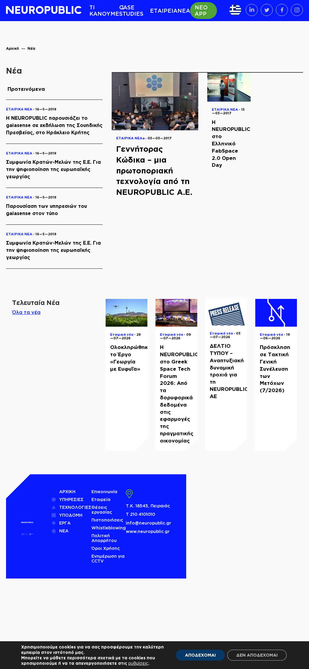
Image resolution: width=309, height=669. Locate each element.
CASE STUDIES (131, 10)
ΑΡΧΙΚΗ (67, 491)
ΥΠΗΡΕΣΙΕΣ (71, 499)
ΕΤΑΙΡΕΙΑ (163, 11)
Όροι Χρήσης (105, 548)
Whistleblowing (108, 527)
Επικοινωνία (104, 491)
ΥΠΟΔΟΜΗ (70, 515)
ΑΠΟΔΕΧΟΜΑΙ (200, 655)
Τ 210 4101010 (140, 514)
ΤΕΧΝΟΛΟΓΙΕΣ (75, 507)
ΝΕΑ (183, 11)
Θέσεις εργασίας (101, 509)
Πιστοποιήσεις (107, 520)
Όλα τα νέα (26, 312)
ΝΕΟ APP (201, 10)
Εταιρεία (100, 499)
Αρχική (12, 48)
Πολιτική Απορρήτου (104, 538)
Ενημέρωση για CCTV (108, 558)
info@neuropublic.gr (148, 523)
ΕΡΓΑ (65, 523)
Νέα (31, 48)
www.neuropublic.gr (148, 531)
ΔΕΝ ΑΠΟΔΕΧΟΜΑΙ (257, 655)
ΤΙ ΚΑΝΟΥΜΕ (104, 10)
